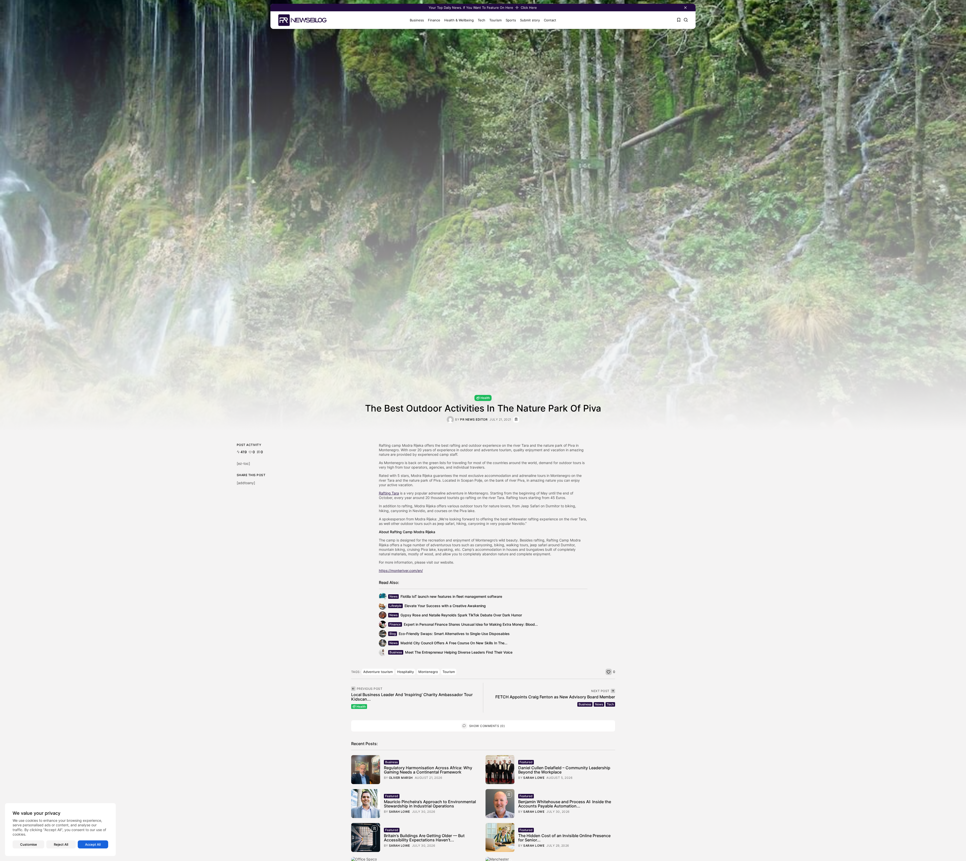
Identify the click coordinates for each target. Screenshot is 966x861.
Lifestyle (395, 606)
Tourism (495, 20)
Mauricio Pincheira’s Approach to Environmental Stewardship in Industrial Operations (430, 804)
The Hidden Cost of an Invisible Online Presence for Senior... (564, 838)
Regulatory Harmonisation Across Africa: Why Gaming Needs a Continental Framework (428, 770)
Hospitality (405, 672)
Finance (434, 20)
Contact (550, 20)
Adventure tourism (378, 672)
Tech (481, 20)
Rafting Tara (389, 493)
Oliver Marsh (401, 777)
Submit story (530, 20)
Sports (511, 20)
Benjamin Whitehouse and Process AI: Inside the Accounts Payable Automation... (564, 804)
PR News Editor (474, 419)
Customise (28, 844)
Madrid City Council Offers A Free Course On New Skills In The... (453, 643)
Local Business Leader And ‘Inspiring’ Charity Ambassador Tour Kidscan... (412, 697)
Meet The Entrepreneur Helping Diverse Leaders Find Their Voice (458, 652)
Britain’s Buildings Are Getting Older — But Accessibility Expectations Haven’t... (424, 838)
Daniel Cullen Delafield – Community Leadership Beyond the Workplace (564, 770)
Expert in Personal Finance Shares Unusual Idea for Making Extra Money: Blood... (471, 624)
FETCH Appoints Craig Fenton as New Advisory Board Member (555, 696)
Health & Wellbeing (459, 20)
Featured (526, 762)
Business (417, 20)
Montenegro (428, 672)
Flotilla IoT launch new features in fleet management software (451, 596)
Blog (392, 634)
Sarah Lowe (533, 777)
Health (485, 398)
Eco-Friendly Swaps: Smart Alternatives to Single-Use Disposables (454, 633)
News (393, 596)
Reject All (61, 844)
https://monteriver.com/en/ (401, 570)
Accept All (93, 844)
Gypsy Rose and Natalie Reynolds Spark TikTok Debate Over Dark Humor (461, 615)
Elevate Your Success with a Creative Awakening (445, 606)
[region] (60, 829)
